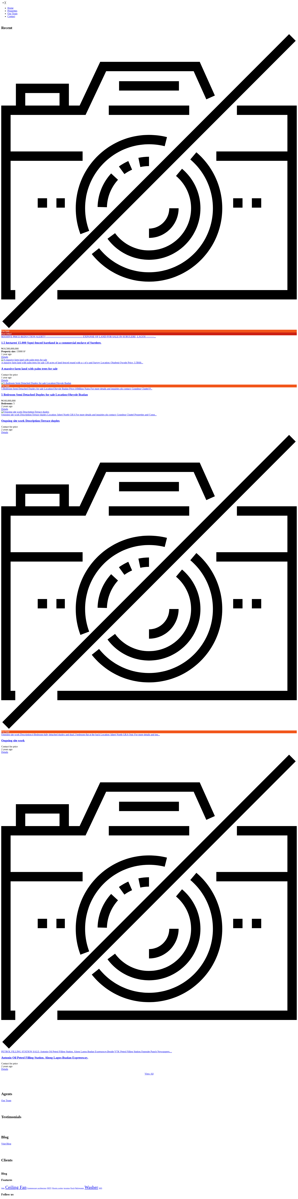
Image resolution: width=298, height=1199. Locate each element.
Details (4, 357)
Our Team (6, 1100)
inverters (67, 1188)
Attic (3, 1188)
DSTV (49, 1188)
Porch (72, 1188)
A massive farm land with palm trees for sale (29, 368)
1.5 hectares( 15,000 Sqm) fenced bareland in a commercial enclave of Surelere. (51, 342)
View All (149, 1073)
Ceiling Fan (16, 1187)
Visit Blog (6, 1143)
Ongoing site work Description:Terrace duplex (30, 420)
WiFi (100, 1188)
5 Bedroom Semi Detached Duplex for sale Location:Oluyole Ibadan (44, 394)
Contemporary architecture (36, 1188)
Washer (91, 1187)
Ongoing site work (13, 740)
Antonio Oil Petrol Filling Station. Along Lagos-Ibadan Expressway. (44, 1057)
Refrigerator (79, 1188)
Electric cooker (57, 1188)
